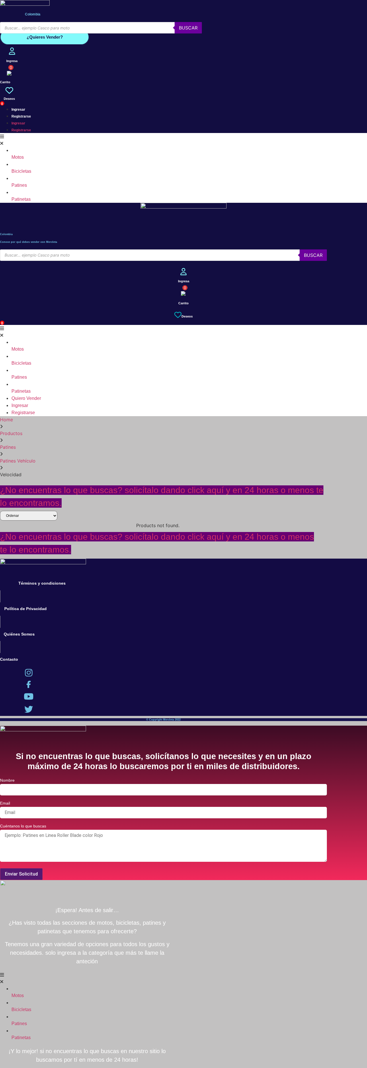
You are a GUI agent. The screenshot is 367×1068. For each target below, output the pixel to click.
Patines (8, 447)
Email (5, 803)
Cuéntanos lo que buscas (23, 826)
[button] (163, 140)
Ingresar (18, 110)
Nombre (7, 780)
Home (6, 419)
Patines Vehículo (18, 461)
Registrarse (21, 116)
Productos (11, 433)
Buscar (188, 28)
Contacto (9, 659)
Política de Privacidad (25, 608)
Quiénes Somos (19, 634)
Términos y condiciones (42, 583)
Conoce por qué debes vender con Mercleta (28, 242)
